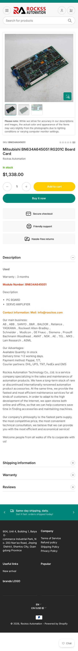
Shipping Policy (50, 546)
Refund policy (49, 542)
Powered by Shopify (56, 623)
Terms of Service (51, 538)
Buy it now (39, 198)
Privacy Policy (49, 550)
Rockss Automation (14, 158)
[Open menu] (7, 10)
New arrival (9, 571)
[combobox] (39, 20)
